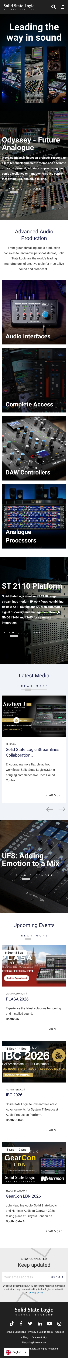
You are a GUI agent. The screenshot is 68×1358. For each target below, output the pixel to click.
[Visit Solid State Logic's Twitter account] (30, 1324)
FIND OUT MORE (23, 188)
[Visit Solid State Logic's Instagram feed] (59, 1324)
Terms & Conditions (15, 1331)
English (17, 1352)
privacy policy (36, 1292)
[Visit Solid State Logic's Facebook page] (21, 1324)
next (62, 809)
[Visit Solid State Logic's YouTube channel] (49, 1324)
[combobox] (16, 1352)
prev (49, 809)
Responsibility (39, 1337)
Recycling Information (34, 1342)
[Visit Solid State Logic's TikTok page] (11, 1324)
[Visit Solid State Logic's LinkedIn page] (40, 1324)
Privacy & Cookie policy (40, 1331)
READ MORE (35, 686)
